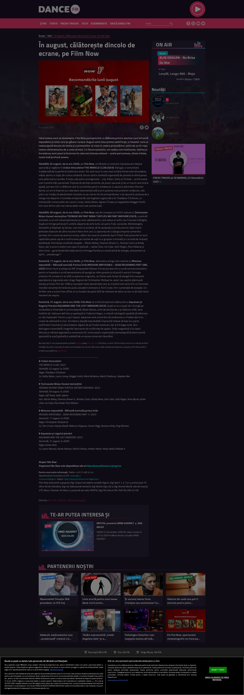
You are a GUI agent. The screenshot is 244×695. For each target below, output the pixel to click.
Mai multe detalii (56, 669)
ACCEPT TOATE (218, 669)
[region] (122, 676)
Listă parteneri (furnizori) (118, 680)
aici (92, 681)
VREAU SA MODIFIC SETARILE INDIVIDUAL (217, 678)
